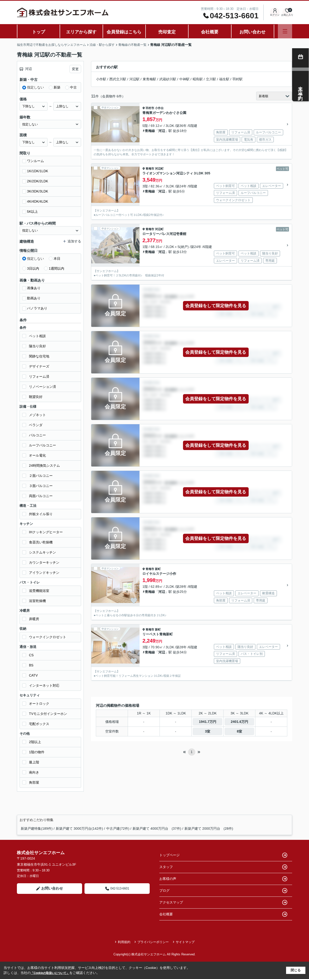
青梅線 (150, 131)
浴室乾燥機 (37, 601)
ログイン (275, 15)
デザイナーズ (39, 366)
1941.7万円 (207, 722)
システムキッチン (42, 552)
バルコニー (37, 435)
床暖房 (34, 619)
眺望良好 (35, 397)
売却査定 (167, 31)
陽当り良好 (37, 346)
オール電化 (37, 455)
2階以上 (35, 742)
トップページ (169, 855)
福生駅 (224, 79)
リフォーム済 (39, 376)
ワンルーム (35, 161)
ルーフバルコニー (42, 445)
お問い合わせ (252, 31)
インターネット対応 (44, 685)
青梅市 (150, 168)
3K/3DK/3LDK (37, 191)
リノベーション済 (42, 387)
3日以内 (33, 268)
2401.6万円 (239, 722)
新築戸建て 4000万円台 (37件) (157, 828)
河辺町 (159, 168)
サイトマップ (185, 942)
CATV (33, 675)
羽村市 (150, 108)
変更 (75, 69)
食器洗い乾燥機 (41, 542)
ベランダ (35, 425)
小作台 (159, 108)
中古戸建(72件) (117, 828)
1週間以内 (56, 268)
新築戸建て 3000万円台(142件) (79, 828)
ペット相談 (37, 336)
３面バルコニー (41, 486)
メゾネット (37, 415)
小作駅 (101, 79)
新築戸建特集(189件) (37, 828)
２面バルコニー (41, 476)
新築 (57, 87)
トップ (38, 31)
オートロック (39, 703)
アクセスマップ (171, 902)
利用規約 (124, 942)
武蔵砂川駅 (167, 79)
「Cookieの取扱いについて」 (50, 973)
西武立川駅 (117, 79)
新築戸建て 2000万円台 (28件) (208, 828)
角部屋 (34, 782)
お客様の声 (167, 879)
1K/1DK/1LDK (37, 171)
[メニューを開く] (285, 31)
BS (31, 665)
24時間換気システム (44, 465)
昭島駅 (198, 79)
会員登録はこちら (124, 31)
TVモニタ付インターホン (48, 714)
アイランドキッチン (44, 573)
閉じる (296, 970)
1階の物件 (36, 752)
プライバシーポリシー (153, 942)
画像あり (34, 288)
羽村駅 (237, 79)
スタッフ (166, 867)
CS (31, 655)
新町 (158, 569)
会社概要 (209, 31)
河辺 (161, 131)
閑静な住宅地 (39, 356)
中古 (73, 87)
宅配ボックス (39, 724)
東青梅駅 (149, 79)
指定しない (35, 87)
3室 (207, 731)
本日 (57, 258)
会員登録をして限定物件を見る (215, 305)
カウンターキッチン (44, 562)
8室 (239, 731)
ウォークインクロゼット (47, 637)
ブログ (164, 890)
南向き (34, 772)
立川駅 (211, 79)
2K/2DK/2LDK (37, 181)
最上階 (34, 762)
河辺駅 (134, 79)
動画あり (34, 298)
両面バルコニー (41, 496)
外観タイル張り (41, 514)
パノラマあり (37, 308)
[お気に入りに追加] (133, 140)
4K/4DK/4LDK (37, 201)
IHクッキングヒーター (46, 532)
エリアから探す (81, 31)
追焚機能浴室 (39, 591)
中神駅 (184, 79)
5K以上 (32, 211)
